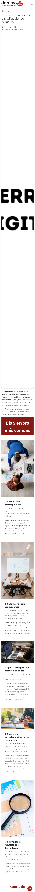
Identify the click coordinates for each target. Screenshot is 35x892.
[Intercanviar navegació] (32, 4)
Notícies (6, 11)
